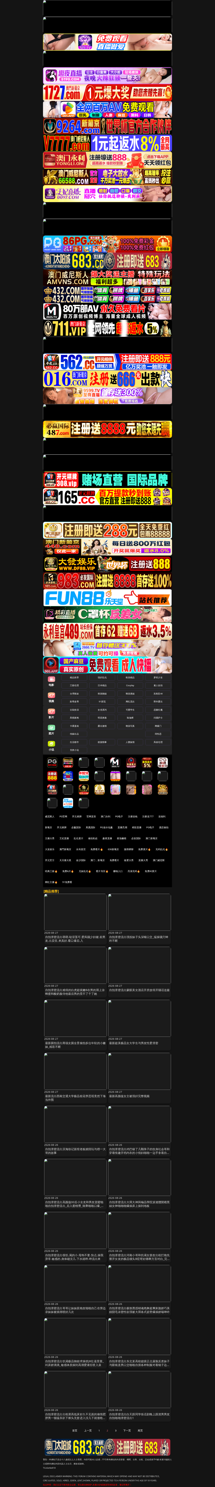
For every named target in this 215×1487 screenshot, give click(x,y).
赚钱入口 (118, 871)
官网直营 (91, 816)
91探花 (102, 701)
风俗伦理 (158, 742)
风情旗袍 (74, 717)
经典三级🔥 (51, 871)
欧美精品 (130, 677)
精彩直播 (137, 827)
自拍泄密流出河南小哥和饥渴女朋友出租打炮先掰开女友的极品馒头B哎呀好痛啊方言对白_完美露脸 (139, 1258)
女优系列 (102, 709)
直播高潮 (122, 827)
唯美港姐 (130, 693)
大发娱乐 (50, 849)
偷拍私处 (93, 838)
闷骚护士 (158, 717)
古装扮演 (74, 709)
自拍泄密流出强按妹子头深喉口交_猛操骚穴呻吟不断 (138, 939)
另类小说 (74, 749)
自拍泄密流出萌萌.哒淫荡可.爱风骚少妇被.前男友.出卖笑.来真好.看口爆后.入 (75, 939)
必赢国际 (76, 827)
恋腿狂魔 (158, 709)
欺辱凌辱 (74, 701)
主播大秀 (50, 838)
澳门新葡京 (152, 838)
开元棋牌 (77, 816)
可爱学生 (130, 709)
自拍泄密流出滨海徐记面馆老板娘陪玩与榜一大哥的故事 (75, 1151)
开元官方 (50, 860)
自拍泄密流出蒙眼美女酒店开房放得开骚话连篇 (139, 990)
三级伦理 (74, 685)
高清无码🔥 (134, 871)
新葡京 (48, 827)
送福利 (161, 816)
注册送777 (148, 816)
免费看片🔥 (97, 849)
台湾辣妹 (74, 693)
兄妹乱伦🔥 (85, 871)
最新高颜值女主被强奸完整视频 (129, 1096)
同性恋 (158, 733)
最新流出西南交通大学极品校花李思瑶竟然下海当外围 (75, 1098)
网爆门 (158, 725)
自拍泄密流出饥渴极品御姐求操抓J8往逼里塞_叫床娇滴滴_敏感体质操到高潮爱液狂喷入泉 (74, 1363)
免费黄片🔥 (144, 849)
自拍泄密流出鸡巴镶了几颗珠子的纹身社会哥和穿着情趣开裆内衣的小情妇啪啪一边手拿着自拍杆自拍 (139, 1152)
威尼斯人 (50, 816)
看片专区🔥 (102, 871)
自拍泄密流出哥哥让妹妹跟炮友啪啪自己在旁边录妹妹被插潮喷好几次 (75, 1310)
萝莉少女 (158, 677)
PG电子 (119, 816)
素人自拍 (158, 685)
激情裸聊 (129, 849)
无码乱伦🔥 (162, 849)
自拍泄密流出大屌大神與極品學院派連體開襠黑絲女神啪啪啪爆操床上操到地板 (139, 1204)
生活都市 (74, 742)
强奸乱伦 (102, 677)
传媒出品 (74, 733)
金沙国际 (81, 860)
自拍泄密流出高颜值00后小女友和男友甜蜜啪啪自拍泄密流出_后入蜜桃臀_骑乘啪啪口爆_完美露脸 (74, 1205)
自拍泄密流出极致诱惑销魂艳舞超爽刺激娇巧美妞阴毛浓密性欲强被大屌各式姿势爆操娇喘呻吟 (139, 1310)
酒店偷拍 (164, 827)
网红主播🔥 (51, 882)
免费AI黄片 (151, 871)
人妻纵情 (130, 742)
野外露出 (158, 701)
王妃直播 (64, 838)
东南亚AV (158, 693)
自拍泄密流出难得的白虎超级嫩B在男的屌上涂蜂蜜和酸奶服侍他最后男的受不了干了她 (75, 992)
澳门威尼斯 (159, 860)
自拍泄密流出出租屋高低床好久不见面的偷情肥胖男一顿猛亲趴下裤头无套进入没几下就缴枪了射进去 (75, 1418)
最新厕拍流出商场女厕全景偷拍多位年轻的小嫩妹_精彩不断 (75, 1045)
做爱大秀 (129, 860)
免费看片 (114, 860)
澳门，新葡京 (98, 860)
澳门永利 (105, 816)
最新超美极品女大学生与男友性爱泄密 (133, 1043)
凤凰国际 (90, 827)
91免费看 (67, 882)
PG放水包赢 (106, 827)
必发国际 (136, 838)
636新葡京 (113, 849)
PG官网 (63, 816)
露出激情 (102, 725)
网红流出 (130, 701)
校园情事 (102, 742)
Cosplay (130, 685)
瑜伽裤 (130, 717)
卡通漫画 (74, 725)
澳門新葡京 (65, 849)
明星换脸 (102, 717)
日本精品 (102, 685)
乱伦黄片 (78, 838)
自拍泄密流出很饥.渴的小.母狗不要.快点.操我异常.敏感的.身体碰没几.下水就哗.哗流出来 (74, 1257)
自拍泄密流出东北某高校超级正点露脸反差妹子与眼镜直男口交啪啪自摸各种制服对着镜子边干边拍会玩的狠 (139, 1365)
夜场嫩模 (121, 838)
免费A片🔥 (68, 871)
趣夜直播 (107, 838)
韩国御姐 (102, 693)
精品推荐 (74, 677)
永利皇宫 (81, 849)
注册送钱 (133, 816)
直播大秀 (143, 860)
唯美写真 (130, 725)
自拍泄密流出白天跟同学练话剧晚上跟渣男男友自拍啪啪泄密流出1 (139, 1416)
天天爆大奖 (65, 860)
